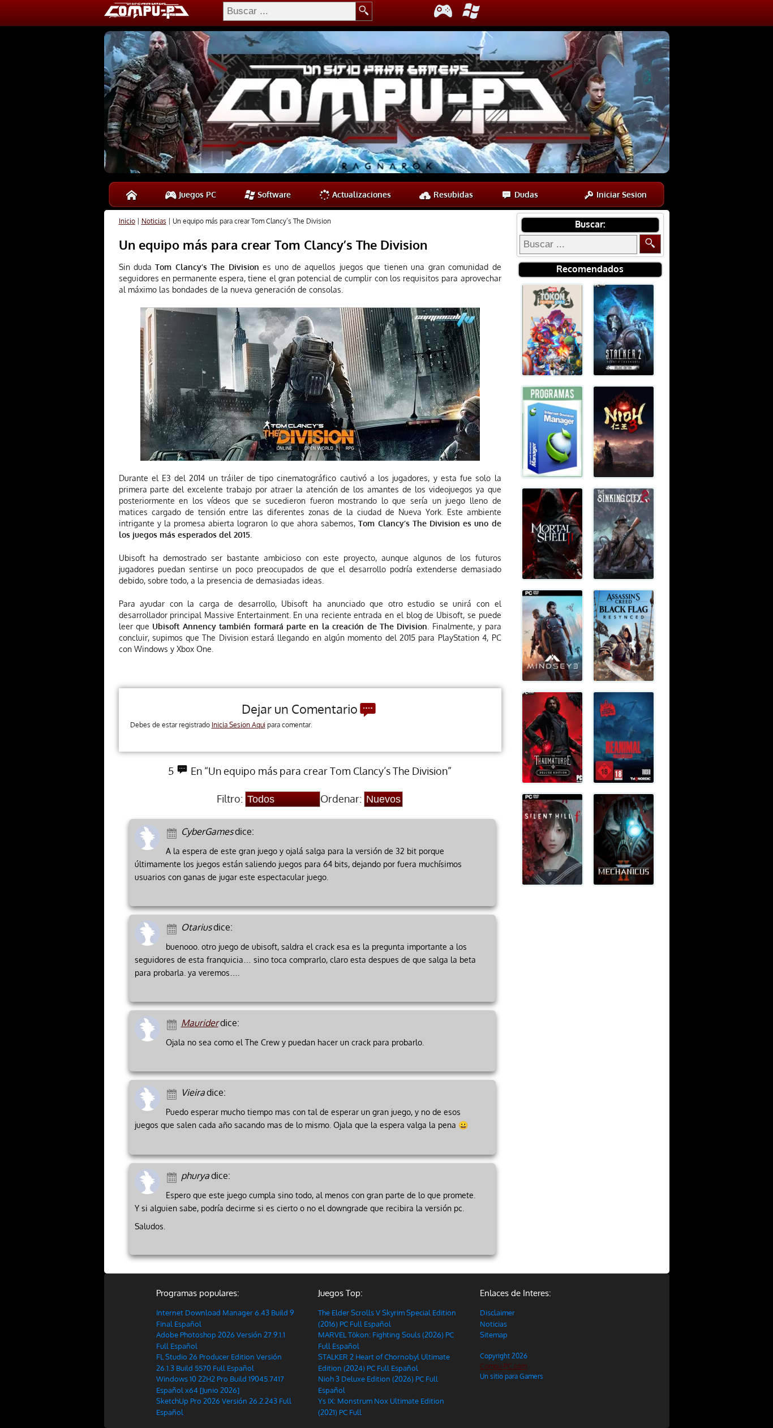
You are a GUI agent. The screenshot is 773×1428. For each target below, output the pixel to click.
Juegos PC (196, 194)
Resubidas (452, 194)
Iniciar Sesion (620, 194)
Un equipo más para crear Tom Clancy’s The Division (273, 244)
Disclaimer (497, 1312)
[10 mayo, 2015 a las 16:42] (173, 1023)
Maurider (199, 1022)
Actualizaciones (360, 194)
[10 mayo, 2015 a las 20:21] (173, 928)
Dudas (525, 194)
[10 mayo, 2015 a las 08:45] (173, 1176)
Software (273, 194)
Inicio (127, 221)
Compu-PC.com (503, 1366)
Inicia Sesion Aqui (238, 725)
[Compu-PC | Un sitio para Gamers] (386, 103)
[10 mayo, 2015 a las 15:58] (173, 1093)
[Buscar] (650, 244)
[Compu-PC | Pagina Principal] (131, 194)
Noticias (153, 221)
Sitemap (494, 1334)
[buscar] (364, 11)
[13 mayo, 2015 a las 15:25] (173, 832)
